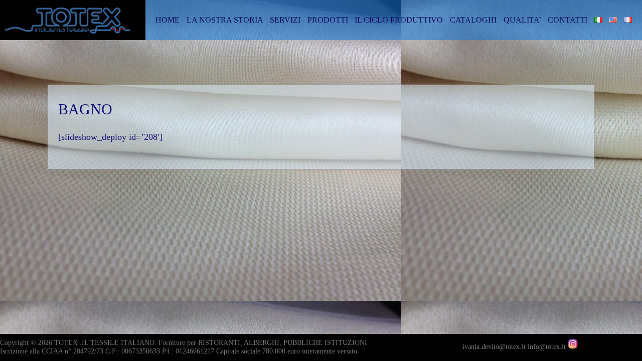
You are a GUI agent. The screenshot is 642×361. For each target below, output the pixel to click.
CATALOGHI (473, 20)
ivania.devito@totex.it (495, 346)
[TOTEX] (75, 24)
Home (167, 20)
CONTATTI (567, 20)
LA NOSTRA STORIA (225, 20)
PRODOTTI (327, 20)
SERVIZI (285, 20)
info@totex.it (548, 346)
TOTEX (66, 342)
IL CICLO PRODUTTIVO (399, 20)
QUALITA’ (522, 20)
